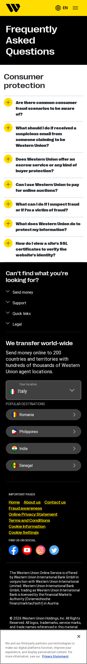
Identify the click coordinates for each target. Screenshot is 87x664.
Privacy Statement (55, 656)
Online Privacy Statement (33, 514)
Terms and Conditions (29, 520)
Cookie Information (27, 526)
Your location (28, 384)
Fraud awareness (25, 508)
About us (32, 502)
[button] (61, 8)
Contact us (55, 502)
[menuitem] (13, 8)
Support (19, 302)
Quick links (22, 313)
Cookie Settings (24, 532)
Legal (17, 324)
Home (14, 502)
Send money (23, 292)
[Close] (78, 636)
